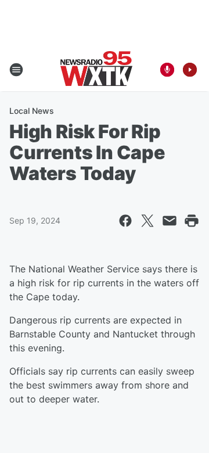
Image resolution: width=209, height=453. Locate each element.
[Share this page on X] (147, 221)
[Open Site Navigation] (16, 70)
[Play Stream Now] (190, 70)
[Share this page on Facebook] (125, 221)
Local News (31, 111)
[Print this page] (191, 221)
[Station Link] (96, 69)
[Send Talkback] (167, 70)
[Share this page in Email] (169, 221)
